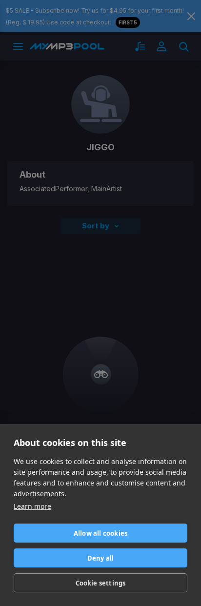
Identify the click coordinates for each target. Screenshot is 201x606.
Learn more (32, 506)
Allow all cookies (100, 533)
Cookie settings (101, 583)
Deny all (100, 558)
